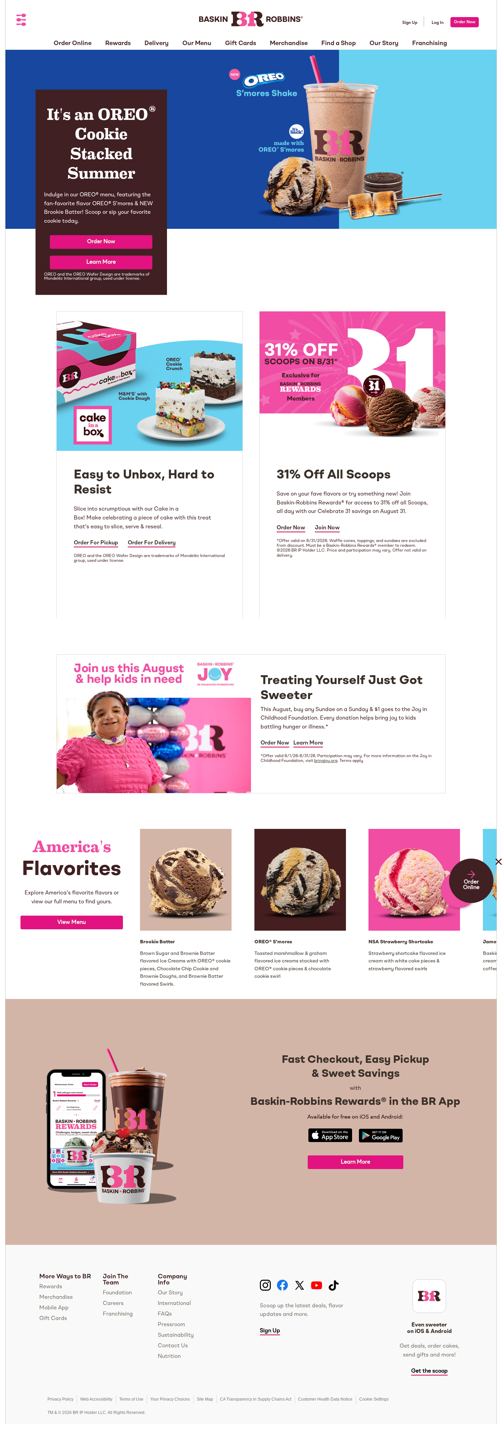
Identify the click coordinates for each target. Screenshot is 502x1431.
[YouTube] (316, 1285)
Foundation (117, 1293)
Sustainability (176, 1335)
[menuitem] (72, 41)
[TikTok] (333, 1285)
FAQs (165, 1314)
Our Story (170, 1293)
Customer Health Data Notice (325, 1399)
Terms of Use (131, 1399)
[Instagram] (265, 1285)
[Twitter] (299, 1285)
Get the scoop (429, 1371)
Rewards (50, 1287)
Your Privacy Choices (170, 1399)
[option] (71, 908)
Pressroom (171, 1325)
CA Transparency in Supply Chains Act (255, 1399)
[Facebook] (282, 1285)
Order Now (464, 22)
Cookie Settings (374, 1399)
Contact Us (173, 1346)
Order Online (471, 884)
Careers (113, 1303)
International (174, 1303)
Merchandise (56, 1297)
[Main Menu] (21, 20)
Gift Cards (53, 1318)
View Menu (71, 922)
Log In (438, 23)
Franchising (118, 1314)
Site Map (205, 1399)
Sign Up (409, 23)
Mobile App (54, 1308)
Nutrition (169, 1356)
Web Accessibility (96, 1399)
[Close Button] (499, 876)
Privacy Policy (60, 1399)
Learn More (101, 262)
